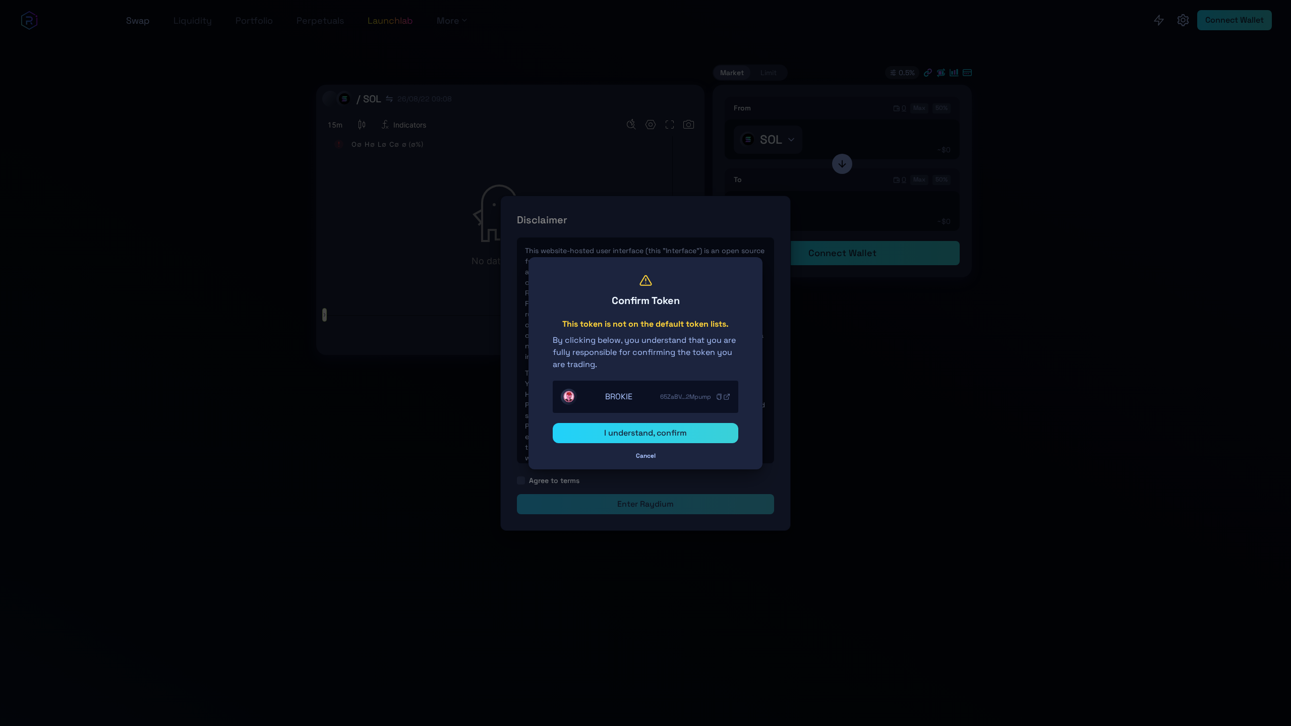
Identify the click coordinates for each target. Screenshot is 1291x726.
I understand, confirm (645, 433)
